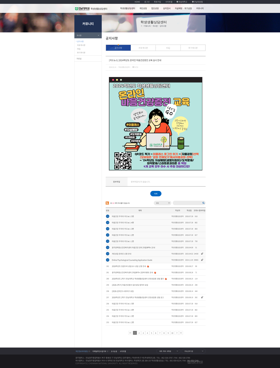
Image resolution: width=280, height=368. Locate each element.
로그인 (147, 1)
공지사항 (80, 41)
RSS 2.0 (107, 203)
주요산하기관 (189, 351)
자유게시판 (81, 45)
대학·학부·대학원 (165, 351)
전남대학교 (182, 1)
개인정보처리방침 (81, 351)
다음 (177, 333)
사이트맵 (168, 1)
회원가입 (157, 1)
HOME (137, 1)
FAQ (78, 48)
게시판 (79, 35)
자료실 (79, 58)
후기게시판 (81, 52)
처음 (130, 333)
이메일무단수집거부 (99, 351)
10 (172, 333)
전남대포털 (198, 1)
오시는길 (114, 351)
